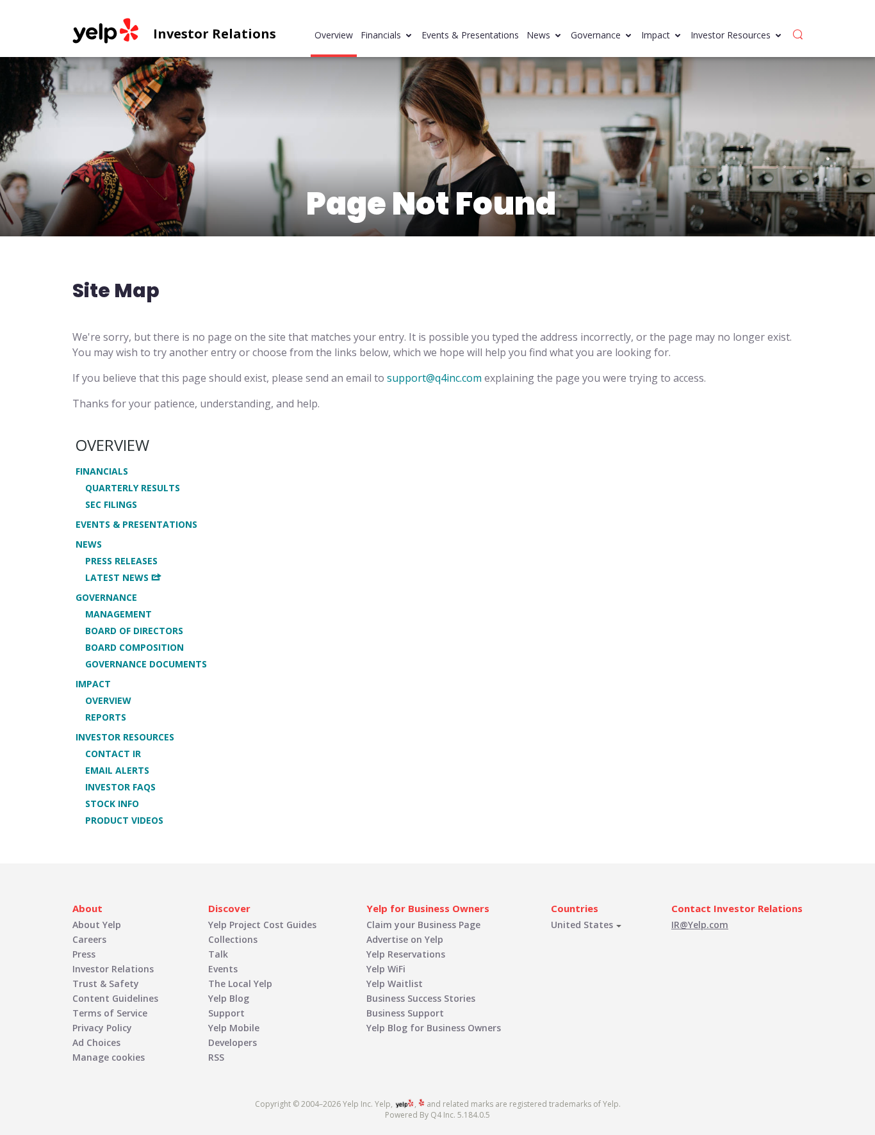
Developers (232, 1042)
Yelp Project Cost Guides (262, 925)
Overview (334, 35)
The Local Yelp (240, 983)
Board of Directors (134, 630)
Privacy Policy (102, 1028)
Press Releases (121, 561)
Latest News (117, 577)
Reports (105, 717)
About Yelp (96, 925)
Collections (233, 939)
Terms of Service (109, 1013)
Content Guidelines (115, 998)
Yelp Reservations (405, 954)
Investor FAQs (120, 787)
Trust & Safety (105, 983)
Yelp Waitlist (394, 983)
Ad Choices (96, 1042)
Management (118, 614)
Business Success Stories (420, 998)
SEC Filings (111, 504)
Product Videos (124, 820)
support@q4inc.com (434, 378)
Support (226, 1013)
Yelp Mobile (233, 1028)
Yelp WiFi (385, 969)
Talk (218, 954)
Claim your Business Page (423, 925)
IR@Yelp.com (699, 925)
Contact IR (113, 753)
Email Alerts (117, 770)
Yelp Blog (228, 998)
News (538, 35)
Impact (655, 35)
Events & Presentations (470, 35)
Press (83, 954)
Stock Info (112, 803)
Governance (596, 35)
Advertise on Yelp (404, 939)
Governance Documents (146, 664)
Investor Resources (731, 35)
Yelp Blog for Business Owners (433, 1028)
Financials (381, 35)
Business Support (405, 1013)
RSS (216, 1057)
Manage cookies (108, 1057)
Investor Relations (113, 969)
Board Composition (134, 647)
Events (223, 969)
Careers (89, 939)
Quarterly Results (132, 488)
